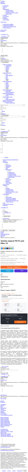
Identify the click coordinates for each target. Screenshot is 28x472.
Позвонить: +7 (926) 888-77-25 (14, 267)
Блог (2, 406)
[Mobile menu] (2, 124)
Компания (3, 402)
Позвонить (8, 318)
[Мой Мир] (5, 248)
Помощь (2, 426)
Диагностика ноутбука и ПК (7, 436)
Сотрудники (3, 410)
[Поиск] (2, 149)
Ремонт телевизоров (5, 425)
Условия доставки (10, 11)
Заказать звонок (4, 38)
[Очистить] (24, 105)
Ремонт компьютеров (5, 422)
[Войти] (1, 151)
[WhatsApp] (11, 248)
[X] (7, 248)
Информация (3, 408)
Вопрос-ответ (9, 13)
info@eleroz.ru (4, 40)
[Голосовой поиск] (2, 108)
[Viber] (9, 248)
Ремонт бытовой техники (6, 424)
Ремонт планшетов (5, 419)
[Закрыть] (1, 152)
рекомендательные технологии (7, 450)
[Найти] (5, 108)
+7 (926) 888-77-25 (8, 316)
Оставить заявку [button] (20, 321)
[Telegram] (13, 248)
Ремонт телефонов (5, 417)
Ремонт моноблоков (5, 420)
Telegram (8, 270)
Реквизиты (3, 412)
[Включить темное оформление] (2, 57)
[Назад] (7, 163)
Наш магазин (3, 398)
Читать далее (3, 461)
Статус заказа (4, 413)
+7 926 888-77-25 (4, 34)
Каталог (2, 400)
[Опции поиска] (1, 106)
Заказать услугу (4, 276)
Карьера (2, 411)
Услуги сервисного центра (6, 415)
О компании (3, 404)
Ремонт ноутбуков (5, 418)
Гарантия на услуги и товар (12, 12)
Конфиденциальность (5, 447)
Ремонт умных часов (5, 423)
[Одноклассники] (3, 248)
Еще (7, 71)
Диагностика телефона (6, 433)
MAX (22, 270)
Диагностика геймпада (6, 435)
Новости (2, 405)
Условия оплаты (9, 10)
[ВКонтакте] (2, 248)
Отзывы (2, 409)
